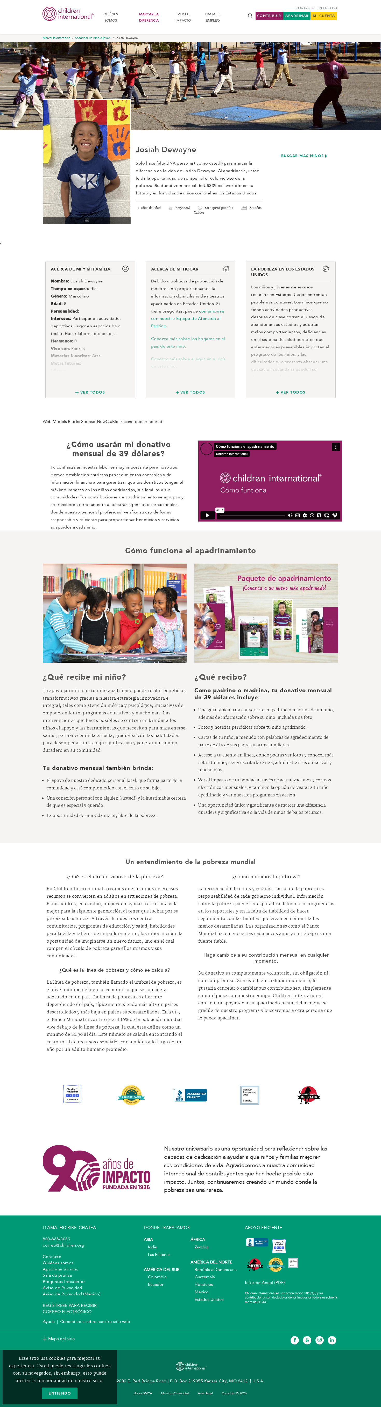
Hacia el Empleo (212, 17)
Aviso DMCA (143, 1393)
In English (328, 8)
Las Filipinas (157, 1255)
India (150, 1247)
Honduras (201, 1285)
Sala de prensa (57, 1276)
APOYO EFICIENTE (263, 1228)
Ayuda (49, 1322)
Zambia (199, 1247)
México (199, 1292)
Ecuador (154, 1285)
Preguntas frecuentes (64, 1282)
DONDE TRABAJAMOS (167, 1228)
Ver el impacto (183, 17)
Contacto (305, 8)
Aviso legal (205, 1393)
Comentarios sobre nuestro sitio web (95, 1322)
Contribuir (269, 16)
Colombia (155, 1277)
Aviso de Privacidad (62, 1288)
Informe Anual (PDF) (265, 1283)
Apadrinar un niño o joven (93, 38)
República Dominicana (213, 1270)
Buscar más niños (302, 155)
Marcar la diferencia (149, 17)
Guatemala (202, 1277)
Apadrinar (296, 16)
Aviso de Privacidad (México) (71, 1294)
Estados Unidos (207, 1300)
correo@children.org (63, 1245)
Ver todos (92, 392)
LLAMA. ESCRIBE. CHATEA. (70, 1228)
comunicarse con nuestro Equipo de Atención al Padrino (187, 319)
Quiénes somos (110, 17)
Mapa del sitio (61, 1339)
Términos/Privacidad (175, 1393)
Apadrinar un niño (61, 1269)
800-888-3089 (56, 1239)
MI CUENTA (324, 16)
